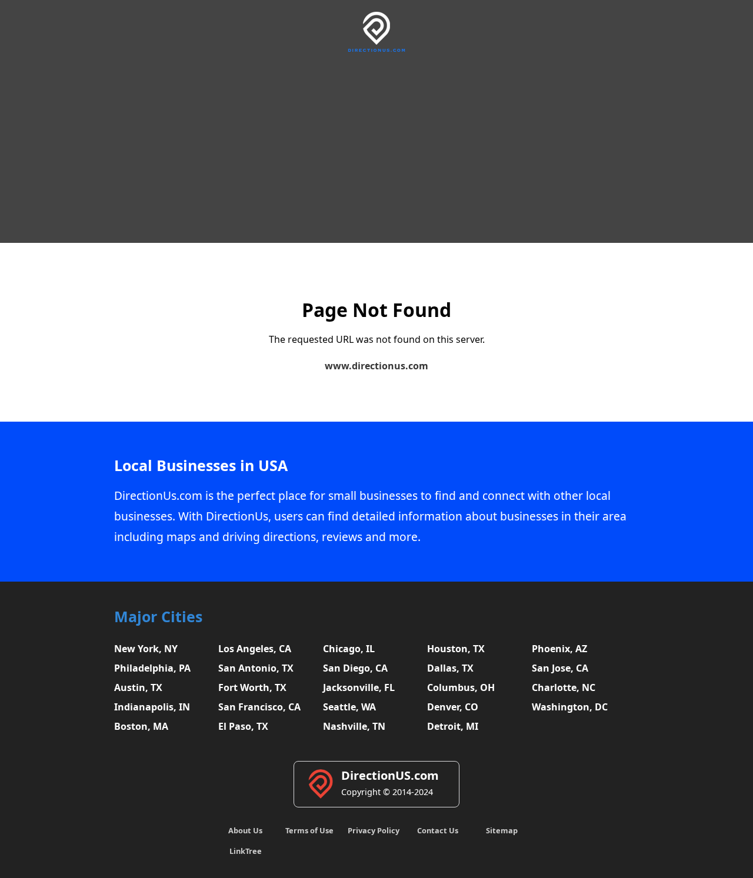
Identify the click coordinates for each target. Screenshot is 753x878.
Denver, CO (452, 706)
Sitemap (502, 830)
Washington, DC (570, 706)
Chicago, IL (349, 648)
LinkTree (245, 851)
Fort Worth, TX (252, 687)
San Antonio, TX (256, 668)
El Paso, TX (243, 726)
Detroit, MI (452, 726)
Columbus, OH (461, 687)
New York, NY (146, 648)
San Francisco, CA (259, 706)
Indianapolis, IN (152, 706)
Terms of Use (309, 830)
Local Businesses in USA (201, 465)
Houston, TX (456, 648)
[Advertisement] (376, 146)
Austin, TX (138, 687)
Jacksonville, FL (359, 687)
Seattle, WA (349, 706)
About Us (245, 830)
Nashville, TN (354, 726)
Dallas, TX (450, 668)
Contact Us (437, 830)
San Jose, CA (560, 668)
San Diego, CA (355, 668)
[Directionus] (376, 49)
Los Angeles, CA (254, 648)
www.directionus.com (376, 365)
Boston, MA (141, 726)
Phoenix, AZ (559, 648)
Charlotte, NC (563, 687)
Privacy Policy (373, 830)
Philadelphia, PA (152, 668)
